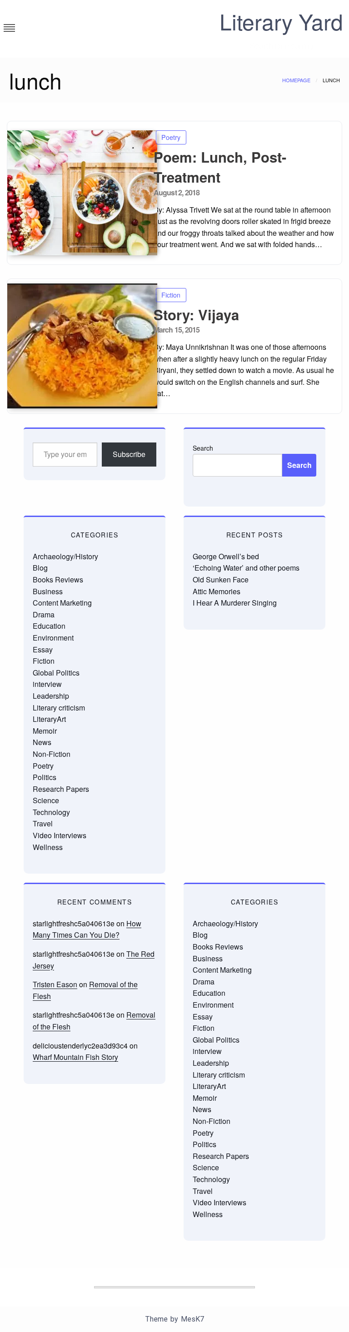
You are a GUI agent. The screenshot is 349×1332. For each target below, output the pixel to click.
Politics (44, 777)
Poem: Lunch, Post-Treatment (220, 167)
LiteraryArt (49, 719)
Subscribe (129, 454)
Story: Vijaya (196, 314)
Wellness (48, 847)
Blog (40, 567)
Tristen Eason (55, 984)
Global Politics (56, 672)
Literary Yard (281, 21)
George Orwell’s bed (226, 556)
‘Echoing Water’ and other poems (246, 567)
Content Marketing (62, 602)
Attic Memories (216, 591)
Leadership (51, 696)
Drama (44, 614)
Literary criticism (59, 707)
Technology (51, 812)
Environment (53, 637)
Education (49, 626)
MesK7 (192, 1319)
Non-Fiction (51, 754)
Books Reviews (58, 579)
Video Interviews (59, 835)
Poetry (170, 137)
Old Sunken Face (221, 579)
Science (46, 800)
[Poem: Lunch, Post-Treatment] (77, 192)
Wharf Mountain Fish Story (75, 1057)
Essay (43, 649)
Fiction (170, 294)
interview (47, 684)
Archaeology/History (65, 556)
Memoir (45, 731)
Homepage (296, 80)
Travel (43, 823)
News (42, 742)
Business (48, 591)
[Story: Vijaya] (77, 345)
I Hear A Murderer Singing (235, 602)
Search (203, 447)
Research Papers (61, 789)
